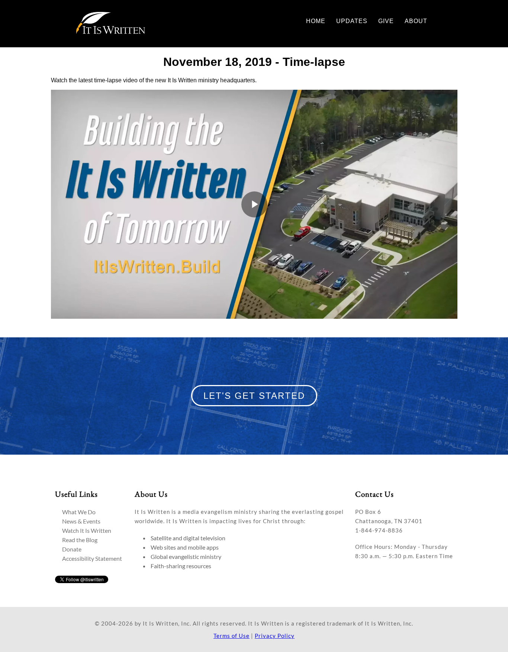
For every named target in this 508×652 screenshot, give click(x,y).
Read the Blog (79, 539)
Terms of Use (231, 635)
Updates (351, 21)
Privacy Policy (275, 635)
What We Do (79, 511)
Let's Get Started (254, 396)
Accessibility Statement (92, 558)
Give (386, 21)
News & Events (81, 521)
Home (315, 21)
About (416, 21)
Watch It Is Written (86, 530)
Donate (71, 549)
